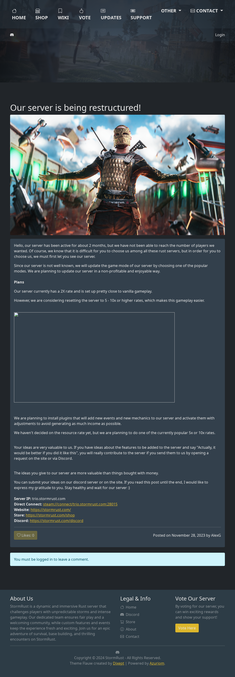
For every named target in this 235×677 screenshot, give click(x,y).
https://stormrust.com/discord (56, 520)
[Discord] (12, 35)
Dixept (118, 663)
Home (19, 17)
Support (141, 17)
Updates (111, 17)
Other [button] (169, 11)
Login (220, 34)
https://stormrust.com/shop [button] (50, 515)
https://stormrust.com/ (51, 509)
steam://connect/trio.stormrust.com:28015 (80, 504)
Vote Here (187, 628)
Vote (85, 17)
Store (130, 621)
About (131, 629)
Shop (41, 17)
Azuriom (157, 663)
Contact (132, 636)
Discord (132, 614)
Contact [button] (207, 11)
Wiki (63, 17)
